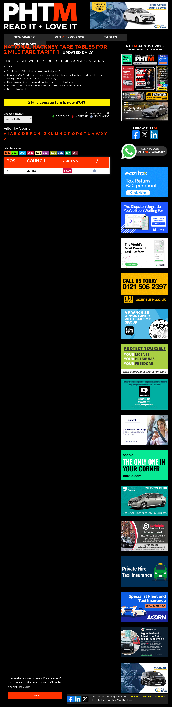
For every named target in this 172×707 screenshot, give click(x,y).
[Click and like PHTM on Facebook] (136, 137)
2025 (15, 153)
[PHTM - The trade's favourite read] (40, 28)
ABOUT (148, 696)
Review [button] (24, 687)
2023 (30, 153)
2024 (23, 153)
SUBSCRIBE (154, 49)
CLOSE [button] (35, 695)
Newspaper (24, 37)
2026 (7, 153)
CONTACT (134, 696)
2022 (38, 153)
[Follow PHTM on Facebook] (70, 701)
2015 (75, 153)
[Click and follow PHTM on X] (145, 137)
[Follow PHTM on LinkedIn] (77, 701)
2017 (68, 153)
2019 (60, 153)
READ (131, 49)
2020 (53, 153)
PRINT (141, 49)
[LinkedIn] (154, 137)
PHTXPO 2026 (69, 37)
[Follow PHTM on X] (85, 701)
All (6, 134)
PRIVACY (160, 696)
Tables (110, 37)
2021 (45, 153)
